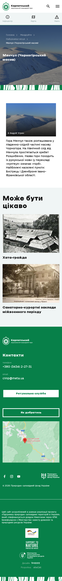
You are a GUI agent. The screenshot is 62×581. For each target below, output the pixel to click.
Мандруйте (26, 35)
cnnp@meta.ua (13, 378)
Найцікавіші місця (15, 39)
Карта (33, 21)
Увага (56, 21)
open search (48, 6)
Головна (10, 35)
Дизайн (26, 563)
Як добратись (31, 412)
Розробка (31, 567)
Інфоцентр (8, 21)
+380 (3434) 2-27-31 (17, 366)
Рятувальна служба (31, 393)
